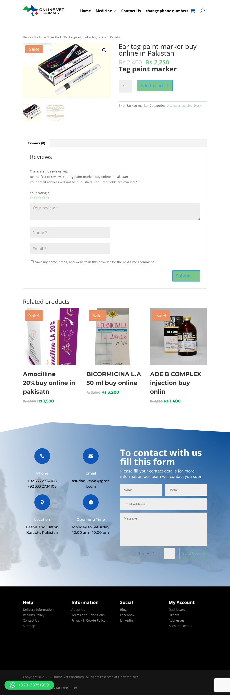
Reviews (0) (36, 143)
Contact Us (131, 10)
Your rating (39, 193)
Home (85, 10)
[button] (29, 685)
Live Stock (55, 37)
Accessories (176, 105)
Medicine (104, 10)
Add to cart (151, 85)
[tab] (36, 143)
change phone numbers (167, 10)
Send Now (190, 553)
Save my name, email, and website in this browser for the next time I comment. (95, 262)
